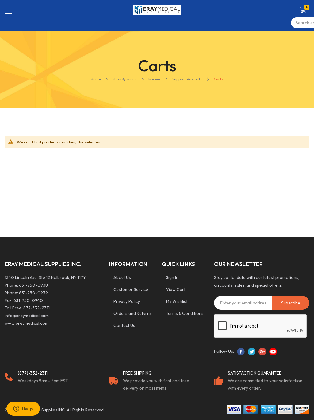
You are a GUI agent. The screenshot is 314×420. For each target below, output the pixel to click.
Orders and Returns (132, 313)
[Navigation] (8, 10)
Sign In (172, 277)
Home (96, 79)
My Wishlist (177, 301)
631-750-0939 (33, 293)
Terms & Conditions (185, 313)
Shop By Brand (125, 79)
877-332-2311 (36, 308)
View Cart (176, 289)
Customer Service (130, 289)
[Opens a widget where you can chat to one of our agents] (23, 409)
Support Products (187, 79)
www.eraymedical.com (26, 323)
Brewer (154, 79)
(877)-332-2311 (33, 373)
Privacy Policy (126, 301)
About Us (122, 277)
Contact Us (124, 325)
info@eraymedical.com (27, 315)
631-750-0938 (33, 285)
